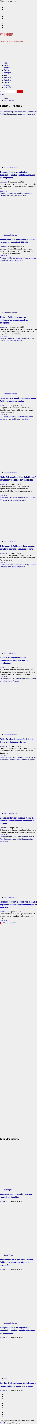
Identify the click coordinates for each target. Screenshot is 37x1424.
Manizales (7, 68)
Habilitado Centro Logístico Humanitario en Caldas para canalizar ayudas (17, 339)
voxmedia (4, 182)
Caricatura (7, 80)
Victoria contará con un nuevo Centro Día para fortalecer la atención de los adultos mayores (18, 758)
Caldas (6, 65)
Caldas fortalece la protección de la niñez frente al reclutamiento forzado (18, 680)
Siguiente (12, 923)
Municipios (7, 72)
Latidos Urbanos (10, 167)
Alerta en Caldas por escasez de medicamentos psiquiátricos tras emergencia (18, 259)
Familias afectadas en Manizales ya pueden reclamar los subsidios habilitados (16, 194)
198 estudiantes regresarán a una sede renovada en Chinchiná (16, 1195)
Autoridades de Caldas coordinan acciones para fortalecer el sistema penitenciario (18, 499)
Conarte (6, 82)
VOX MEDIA (6, 34)
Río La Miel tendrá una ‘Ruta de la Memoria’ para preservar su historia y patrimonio (16, 418)
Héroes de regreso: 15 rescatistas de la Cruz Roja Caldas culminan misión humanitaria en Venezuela (17, 839)
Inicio (6, 63)
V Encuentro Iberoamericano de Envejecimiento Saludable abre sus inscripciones (18, 565)
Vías (5, 75)
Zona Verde (7, 77)
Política (6, 70)
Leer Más (3, 191)
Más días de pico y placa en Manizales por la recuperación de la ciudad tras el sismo (18, 1384)
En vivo (2, 94)
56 (8, 923)
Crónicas (7, 85)
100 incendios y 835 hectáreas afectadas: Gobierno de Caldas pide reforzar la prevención (17, 1262)
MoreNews (4, 1423)
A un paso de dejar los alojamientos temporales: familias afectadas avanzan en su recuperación (18, 113)
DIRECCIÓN (7, 87)
